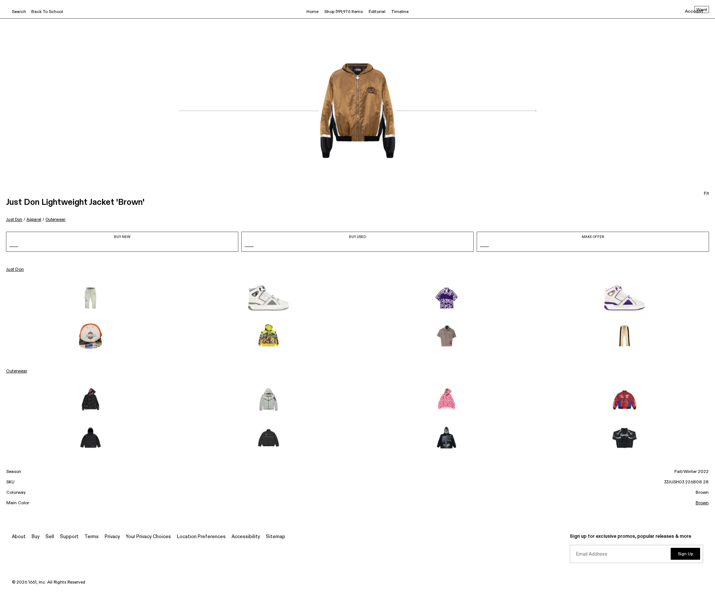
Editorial (377, 12)
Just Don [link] (15, 269)
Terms (92, 536)
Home (312, 12)
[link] (90, 298)
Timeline (400, 12)
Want (701, 10)
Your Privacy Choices (148, 536)
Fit (706, 193)
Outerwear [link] (16, 371)
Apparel (33, 219)
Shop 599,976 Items (343, 12)
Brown (702, 503)
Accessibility (246, 536)
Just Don (14, 219)
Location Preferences (201, 536)
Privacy (112, 536)
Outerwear (55, 219)
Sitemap (275, 536)
